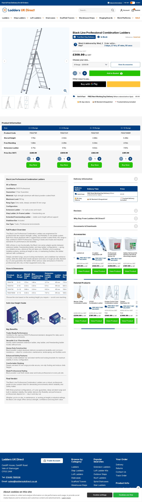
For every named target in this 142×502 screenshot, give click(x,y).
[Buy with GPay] (89, 84)
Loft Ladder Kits (101, 470)
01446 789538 (13, 477)
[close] (138, 488)
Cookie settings (99, 495)
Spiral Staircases (101, 481)
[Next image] (66, 61)
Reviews (77, 211)
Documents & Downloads (85, 226)
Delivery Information (83, 179)
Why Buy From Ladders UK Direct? (89, 218)
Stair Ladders (100, 485)
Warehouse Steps (87, 18)
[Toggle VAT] (132, 3)
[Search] (112, 10)
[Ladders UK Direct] (19, 10)
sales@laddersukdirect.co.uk (22, 481)
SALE (137, 18)
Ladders (5, 18)
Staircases (50, 18)
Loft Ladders (35, 18)
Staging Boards (106, 18)
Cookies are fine (126, 495)
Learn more (66, 498)
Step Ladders (20, 18)
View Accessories (125, 65)
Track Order (121, 475)
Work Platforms (124, 18)
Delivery (119, 464)
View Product (84, 271)
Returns (119, 468)
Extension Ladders (102, 467)
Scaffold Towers (67, 18)
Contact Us (121, 472)
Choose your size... (81, 60)
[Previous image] (4, 61)
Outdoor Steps (100, 474)
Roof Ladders (100, 478)
